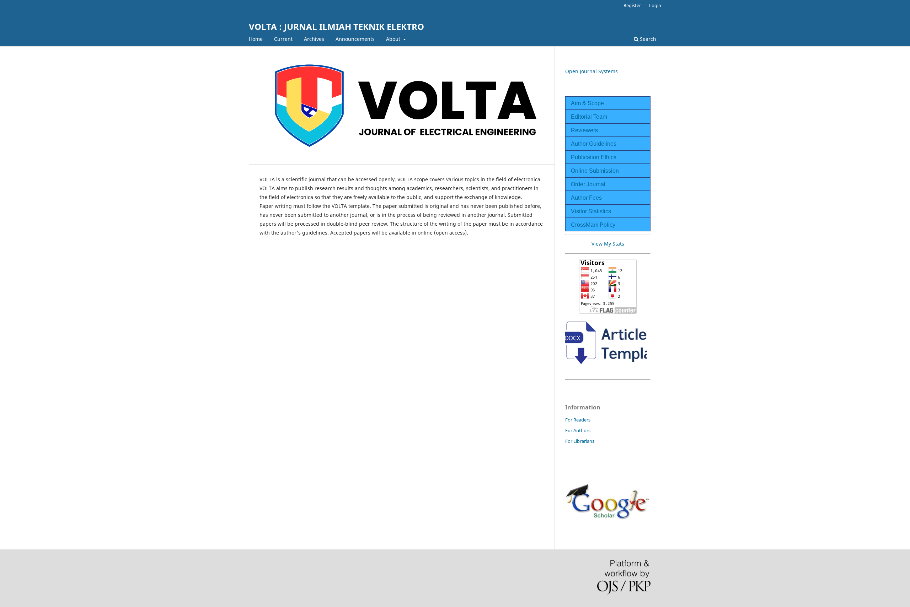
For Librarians (579, 441)
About (394, 39)
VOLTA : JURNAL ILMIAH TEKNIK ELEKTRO (336, 26)
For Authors (577, 430)
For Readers (577, 420)
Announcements (355, 39)
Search (647, 39)
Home (256, 39)
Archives (314, 39)
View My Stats (608, 243)
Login (655, 5)
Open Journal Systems (591, 71)
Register (632, 5)
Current (283, 39)
